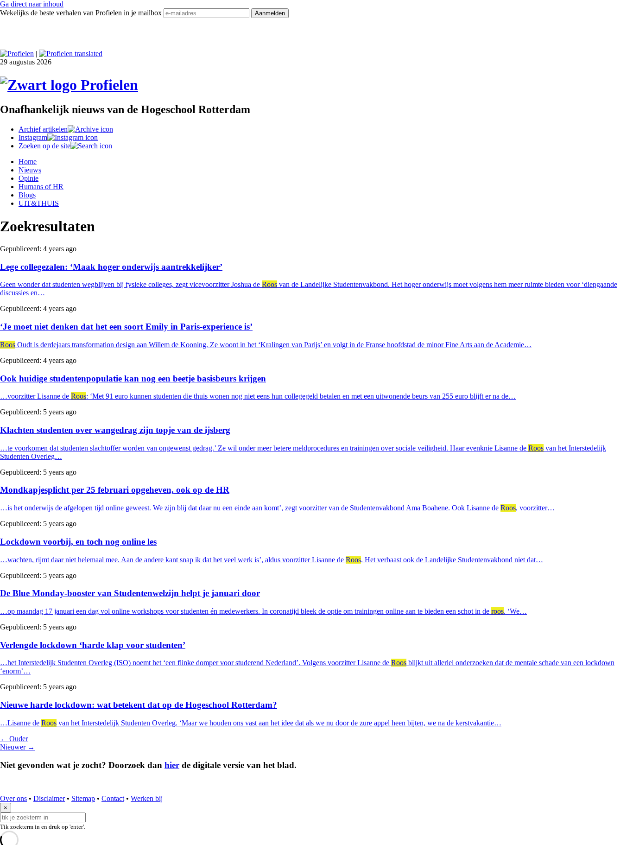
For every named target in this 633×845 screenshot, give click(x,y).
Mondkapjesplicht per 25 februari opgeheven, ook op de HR (114, 490)
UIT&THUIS (39, 203)
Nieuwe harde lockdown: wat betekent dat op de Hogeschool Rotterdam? (138, 705)
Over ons (13, 798)
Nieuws (30, 170)
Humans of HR (41, 187)
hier (172, 765)
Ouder (14, 739)
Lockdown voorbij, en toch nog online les (78, 541)
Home (28, 161)
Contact (112, 798)
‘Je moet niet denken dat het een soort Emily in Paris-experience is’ (126, 326)
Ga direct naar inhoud (31, 4)
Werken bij (147, 798)
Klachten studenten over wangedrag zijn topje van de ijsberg (115, 430)
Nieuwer (17, 747)
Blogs (27, 195)
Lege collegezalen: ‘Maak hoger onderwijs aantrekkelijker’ (111, 267)
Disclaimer (49, 798)
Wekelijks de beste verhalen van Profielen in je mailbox (82, 13)
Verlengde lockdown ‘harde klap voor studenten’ (92, 645)
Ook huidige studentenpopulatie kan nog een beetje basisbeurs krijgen (133, 378)
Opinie (28, 178)
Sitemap (83, 798)
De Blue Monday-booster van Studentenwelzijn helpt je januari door (130, 593)
